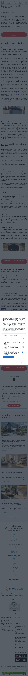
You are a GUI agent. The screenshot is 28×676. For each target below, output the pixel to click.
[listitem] (14, 335)
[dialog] (14, 338)
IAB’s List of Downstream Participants (14, 329)
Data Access (14, 362)
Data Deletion (6, 362)
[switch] (23, 338)
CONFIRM (8, 357)
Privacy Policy (22, 362)
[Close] (25, 314)
